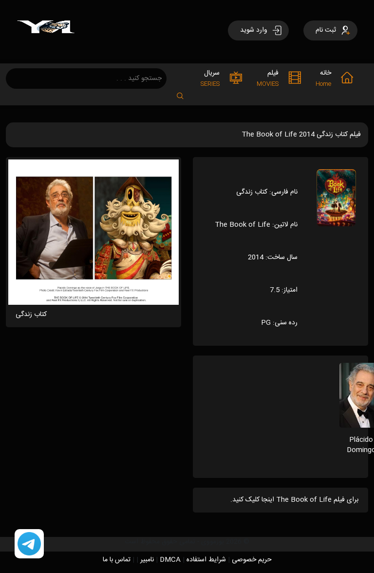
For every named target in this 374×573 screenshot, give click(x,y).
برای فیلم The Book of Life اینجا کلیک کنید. (294, 500)
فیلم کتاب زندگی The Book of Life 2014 (301, 134)
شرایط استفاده (206, 560)
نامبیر (147, 560)
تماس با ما (117, 560)
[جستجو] (185, 93)
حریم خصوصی (252, 560)
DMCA (170, 560)
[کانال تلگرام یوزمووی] (29, 544)
